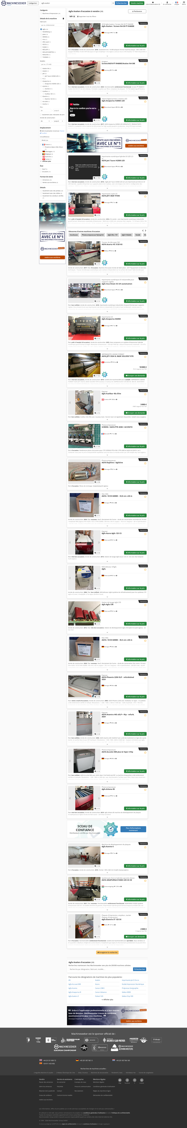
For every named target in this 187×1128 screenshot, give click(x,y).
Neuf (44, 169)
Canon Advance (101, 992)
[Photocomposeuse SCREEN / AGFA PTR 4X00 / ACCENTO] (84, 436)
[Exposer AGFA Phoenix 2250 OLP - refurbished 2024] (84, 686)
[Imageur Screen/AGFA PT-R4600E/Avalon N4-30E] (84, 72)
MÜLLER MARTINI (49, 52)
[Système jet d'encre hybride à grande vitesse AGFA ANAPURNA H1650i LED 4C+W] (84, 889)
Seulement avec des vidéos (52, 193)
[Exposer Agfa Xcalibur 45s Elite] (84, 403)
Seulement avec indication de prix (53, 115)
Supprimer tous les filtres (87, 16)
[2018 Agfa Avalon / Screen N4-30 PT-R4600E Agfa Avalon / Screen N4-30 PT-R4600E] (84, 35)
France (48, 144)
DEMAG (46, 37)
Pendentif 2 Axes (117, 1073)
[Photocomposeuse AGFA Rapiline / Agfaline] (84, 471)
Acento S (48, 89)
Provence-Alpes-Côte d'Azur (54, 148)
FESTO (46, 44)
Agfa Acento (72, 988)
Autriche (49, 156)
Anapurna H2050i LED (53, 84)
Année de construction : (48, 118)
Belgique (49, 154)
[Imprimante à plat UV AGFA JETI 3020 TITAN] (84, 205)
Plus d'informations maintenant (133, 829)
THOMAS (46, 57)
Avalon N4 (47, 68)
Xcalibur (46, 91)
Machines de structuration (99, 1073)
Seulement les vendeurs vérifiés (53, 197)
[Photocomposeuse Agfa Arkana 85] (84, 798)
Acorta (46, 104)
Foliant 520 (99, 996)
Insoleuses (74, 235)
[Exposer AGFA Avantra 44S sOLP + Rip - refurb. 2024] (84, 724)
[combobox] (52, 140)
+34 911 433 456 (49, 1064)
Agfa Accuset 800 (74, 984)
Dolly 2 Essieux (83, 1073)
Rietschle (46, 55)
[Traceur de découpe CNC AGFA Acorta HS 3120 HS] (84, 253)
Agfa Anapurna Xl (74, 992)
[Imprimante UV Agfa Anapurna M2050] (84, 328)
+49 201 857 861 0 (86, 1060)
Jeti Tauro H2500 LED (52, 76)
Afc (69, 980)
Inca (45, 39)
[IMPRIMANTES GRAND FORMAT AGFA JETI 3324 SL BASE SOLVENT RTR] (84, 365)
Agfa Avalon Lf (73, 996)
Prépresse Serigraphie (130, 988)
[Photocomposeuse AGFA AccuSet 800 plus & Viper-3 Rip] (84, 761)
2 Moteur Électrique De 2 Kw (65, 1073)
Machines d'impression (51, 13)
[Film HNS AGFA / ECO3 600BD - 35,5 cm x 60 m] (84, 649)
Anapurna (47, 81)
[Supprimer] (113, 3)
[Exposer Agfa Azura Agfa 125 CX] (84, 542)
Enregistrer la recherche (108, 952)
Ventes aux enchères (50, 182)
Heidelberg (47, 32)
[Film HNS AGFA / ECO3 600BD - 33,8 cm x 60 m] (84, 505)
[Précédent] (70, 35)
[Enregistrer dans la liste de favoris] (145, 27)
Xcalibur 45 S (50, 94)
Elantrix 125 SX (50, 99)
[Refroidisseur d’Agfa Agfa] (84, 578)
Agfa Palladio (127, 235)
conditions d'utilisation (90, 1124)
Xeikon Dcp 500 (127, 996)
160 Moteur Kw (130, 1073)
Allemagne (50, 151)
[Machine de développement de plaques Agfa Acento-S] (84, 855)
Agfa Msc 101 (113, 235)
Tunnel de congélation (146, 1073)
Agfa (45, 29)
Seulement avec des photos (53, 191)
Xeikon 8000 (126, 992)
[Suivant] (98, 35)
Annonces (47, 180)
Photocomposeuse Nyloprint (93, 235)
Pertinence (137, 11)
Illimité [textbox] (45, 140)
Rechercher (122, 3)
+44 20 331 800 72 (49, 1060)
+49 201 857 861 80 (123, 1060)
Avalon (46, 71)
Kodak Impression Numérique (133, 984)
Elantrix (46, 96)
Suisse (48, 159)
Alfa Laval (47, 42)
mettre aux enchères (136, 146)
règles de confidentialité (69, 1124)
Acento (46, 86)
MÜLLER (46, 49)
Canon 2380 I (100, 988)
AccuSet (46, 101)
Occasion (46, 172)
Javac (45, 34)
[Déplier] (107, 55)
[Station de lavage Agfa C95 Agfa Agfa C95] (84, 613)
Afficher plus (108, 1000)
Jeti (44, 73)
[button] (184, 3)
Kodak (45, 47)
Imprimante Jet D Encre (130, 980)
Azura (97, 984)
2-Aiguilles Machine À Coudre (43, 1073)
